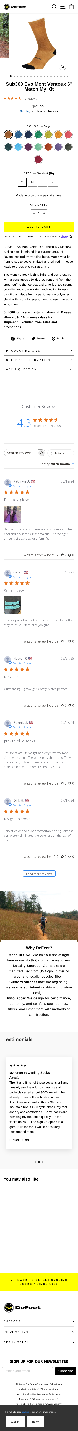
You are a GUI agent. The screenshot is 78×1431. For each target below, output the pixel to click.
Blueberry (28, 134)
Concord (18, 134)
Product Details (23, 350)
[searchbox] (21, 452)
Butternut (58, 134)
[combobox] (57, 464)
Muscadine (28, 147)
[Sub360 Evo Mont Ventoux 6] (5, 1240)
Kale (8, 147)
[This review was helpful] (62, 555)
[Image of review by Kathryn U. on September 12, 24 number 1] (12, 514)
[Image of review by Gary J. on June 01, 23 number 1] (12, 605)
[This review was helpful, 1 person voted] (62, 641)
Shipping (25, 111)
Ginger (8, 134)
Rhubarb (38, 159)
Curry (48, 147)
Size (36, 173)
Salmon (68, 134)
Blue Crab (18, 147)
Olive (68, 147)
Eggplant (58, 147)
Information (16, 1331)
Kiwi (38, 134)
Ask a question (21, 369)
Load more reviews (39, 874)
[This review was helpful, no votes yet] (62, 705)
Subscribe (65, 1371)
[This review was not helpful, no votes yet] (69, 555)
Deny (35, 1421)
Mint (38, 147)
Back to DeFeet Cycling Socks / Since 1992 (42, 1282)
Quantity (39, 205)
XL (53, 182)
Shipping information (28, 360)
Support (12, 1321)
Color (39, 126)
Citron (48, 134)
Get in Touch (17, 1342)
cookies (25, 1412)
